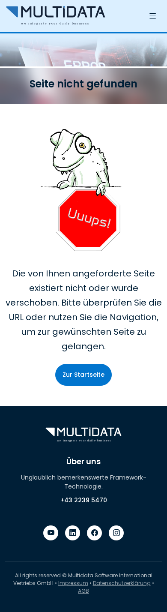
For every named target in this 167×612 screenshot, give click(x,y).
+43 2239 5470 (83, 500)
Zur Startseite (83, 374)
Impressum (73, 583)
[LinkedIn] (72, 532)
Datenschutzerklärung (122, 583)
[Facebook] (94, 532)
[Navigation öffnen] (153, 16)
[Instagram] (116, 532)
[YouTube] (50, 532)
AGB (83, 590)
